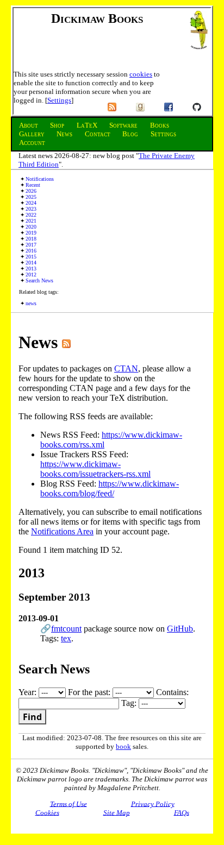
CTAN (126, 368)
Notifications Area (62, 531)
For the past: (90, 692)
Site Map (116, 812)
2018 (31, 239)
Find (32, 717)
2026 (31, 191)
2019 (31, 233)
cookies (140, 74)
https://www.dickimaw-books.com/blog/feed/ (109, 488)
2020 (31, 227)
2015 (31, 257)
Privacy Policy (153, 803)
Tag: (130, 703)
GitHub (180, 628)
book (123, 746)
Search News (39, 280)
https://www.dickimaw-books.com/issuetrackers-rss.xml (95, 468)
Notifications (40, 179)
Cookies (47, 812)
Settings (59, 100)
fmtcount (66, 628)
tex (66, 638)
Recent (33, 185)
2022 (31, 215)
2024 (31, 203)
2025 (31, 197)
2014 (31, 263)
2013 (31, 269)
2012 (31, 275)
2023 (31, 209)
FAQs (181, 812)
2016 (31, 251)
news (31, 303)
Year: (28, 692)
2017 (31, 245)
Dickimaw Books (97, 18)
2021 (31, 221)
